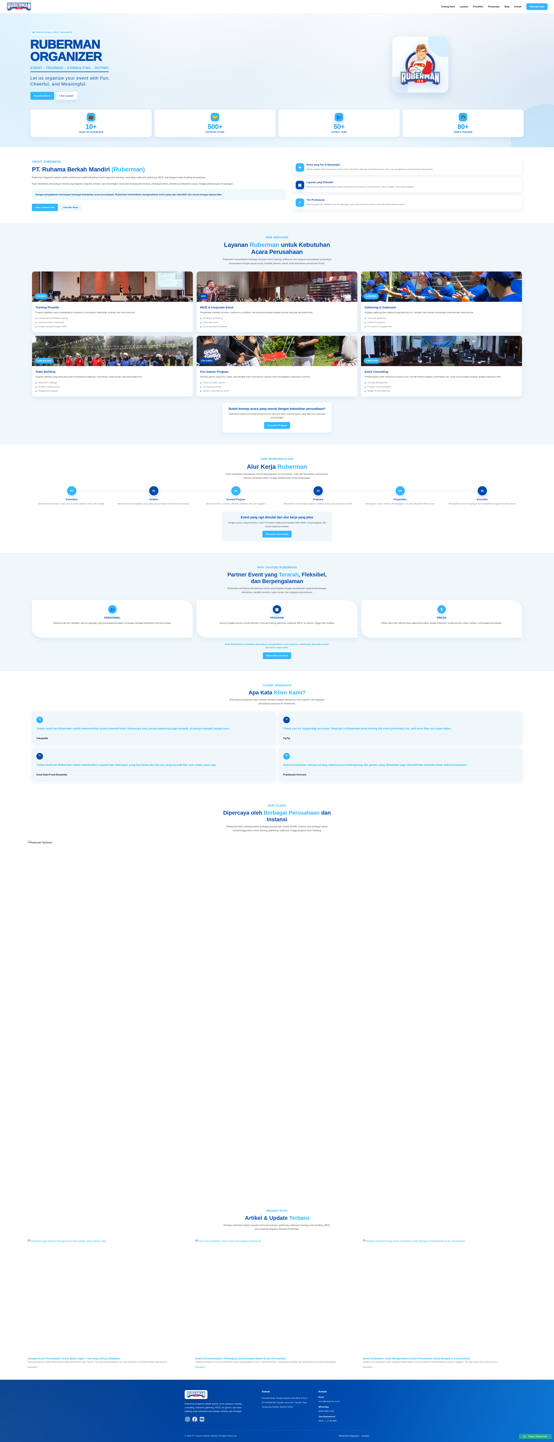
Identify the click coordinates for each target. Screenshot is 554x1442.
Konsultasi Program (277, 425)
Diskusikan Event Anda (277, 534)
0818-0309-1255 (326, 1411)
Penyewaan (494, 6)
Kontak (517, 6)
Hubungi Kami (537, 6)
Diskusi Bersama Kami (277, 655)
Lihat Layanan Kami (45, 207)
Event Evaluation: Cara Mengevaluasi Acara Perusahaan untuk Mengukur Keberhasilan (416, 1358)
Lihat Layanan (66, 96)
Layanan (464, 6)
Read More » (33, 1367)
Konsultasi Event (42, 96)
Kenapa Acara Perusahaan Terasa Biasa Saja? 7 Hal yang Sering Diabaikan (74, 1358)
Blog (507, 6)
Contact (365, 1436)
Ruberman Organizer (349, 1436)
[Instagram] (187, 1419)
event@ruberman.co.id (329, 1401)
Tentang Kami (448, 6)
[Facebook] (195, 1419)
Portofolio (478, 6)
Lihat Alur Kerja (70, 207)
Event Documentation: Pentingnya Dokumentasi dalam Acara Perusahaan (240, 1358)
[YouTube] (202, 1419)
